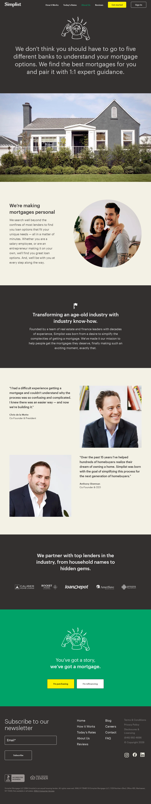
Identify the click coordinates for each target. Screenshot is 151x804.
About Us (85, 5)
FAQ (108, 738)
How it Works (52, 5)
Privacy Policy (131, 724)
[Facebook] (135, 755)
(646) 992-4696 (133, 737)
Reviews (99, 5)
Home (81, 720)
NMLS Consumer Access (44, 791)
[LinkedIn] (142, 755)
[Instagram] (126, 754)
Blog (108, 720)
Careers (110, 726)
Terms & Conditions (135, 719)
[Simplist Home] (13, 4)
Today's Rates (70, 5)
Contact (110, 732)
